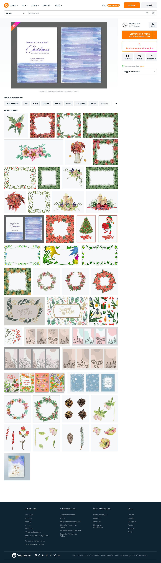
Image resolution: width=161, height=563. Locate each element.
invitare (58, 103)
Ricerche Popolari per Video (68, 535)
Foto (24, 5)
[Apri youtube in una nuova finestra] (58, 555)
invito (68, 103)
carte (35, 103)
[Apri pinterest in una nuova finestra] (47, 555)
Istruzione (29, 528)
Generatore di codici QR (34, 544)
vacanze (104, 103)
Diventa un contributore (98, 526)
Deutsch (131, 525)
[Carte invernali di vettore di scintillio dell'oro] (24, 311)
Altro (130, 532)
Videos (34, 5)
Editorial (46, 5)
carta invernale (12, 103)
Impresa (28, 525)
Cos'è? (142, 66)
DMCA (62, 518)
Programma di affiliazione (70, 521)
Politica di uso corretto (140, 555)
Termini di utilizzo (107, 555)
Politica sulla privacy (122, 555)
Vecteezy (28, 518)
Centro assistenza (100, 515)
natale (93, 103)
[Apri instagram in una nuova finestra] (39, 555)
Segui (153, 26)
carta (26, 103)
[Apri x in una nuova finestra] (55, 555)
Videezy (28, 521)
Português (132, 521)
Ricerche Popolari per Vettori (68, 526)
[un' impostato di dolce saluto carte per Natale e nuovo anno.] (92, 383)
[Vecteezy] (6, 5)
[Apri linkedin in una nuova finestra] (43, 555)
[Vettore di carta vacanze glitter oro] (67, 311)
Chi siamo (97, 521)
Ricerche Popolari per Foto (70, 530)
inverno (46, 103)
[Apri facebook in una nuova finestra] (36, 555)
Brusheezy (29, 515)
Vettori (13, 5)
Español (131, 518)
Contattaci (97, 518)
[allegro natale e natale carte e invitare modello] (86, 229)
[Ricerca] (147, 13)
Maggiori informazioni (132, 72)
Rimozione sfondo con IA (35, 541)
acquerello (80, 103)
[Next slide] (114, 103)
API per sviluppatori (33, 532)
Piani (104, 5)
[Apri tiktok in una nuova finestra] (51, 555)
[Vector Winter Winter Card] (24, 229)
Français (131, 528)
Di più (57, 5)
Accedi (149, 5)
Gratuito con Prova (140, 34)
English (131, 515)
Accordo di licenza (67, 515)
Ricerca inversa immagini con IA (36, 536)
